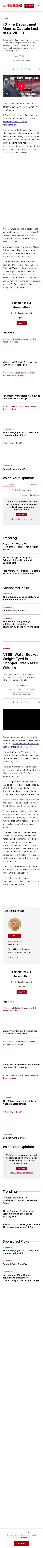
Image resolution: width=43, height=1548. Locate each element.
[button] (4, 5)
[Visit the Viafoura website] (34, 495)
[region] (21, 490)
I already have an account (21, 519)
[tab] (9, 485)
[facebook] (13, 69)
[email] (29, 69)
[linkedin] (17, 69)
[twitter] (21, 69)
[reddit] (25, 69)
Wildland (6, 648)
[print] (39, 69)
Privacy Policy (25, 1537)
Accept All (21, 1543)
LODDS (5, 18)
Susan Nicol (21, 685)
